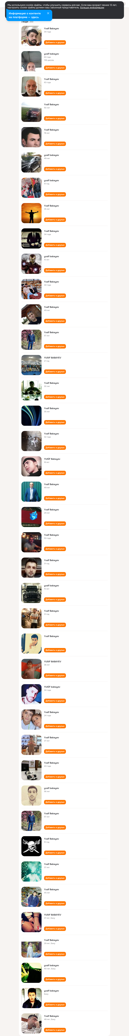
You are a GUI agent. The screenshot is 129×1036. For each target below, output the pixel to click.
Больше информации (92, 7)
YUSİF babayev (52, 686)
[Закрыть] (48, 13)
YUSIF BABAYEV (52, 357)
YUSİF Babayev (52, 459)
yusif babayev (51, 53)
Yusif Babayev (51, 28)
